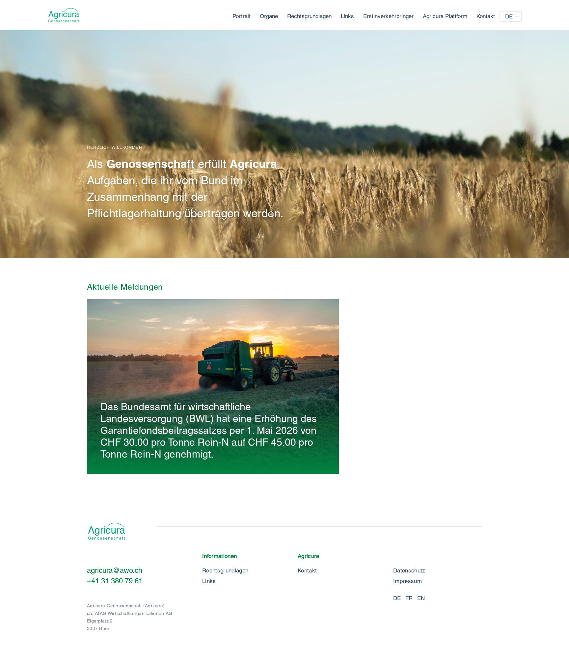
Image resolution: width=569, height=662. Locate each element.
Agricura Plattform (445, 16)
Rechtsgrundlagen (309, 16)
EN (421, 598)
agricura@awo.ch (114, 570)
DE (509, 16)
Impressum (407, 581)
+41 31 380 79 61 (115, 581)
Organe (269, 16)
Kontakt (485, 16)
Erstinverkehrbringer (388, 16)
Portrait (241, 16)
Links (347, 16)
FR (409, 598)
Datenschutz (409, 570)
